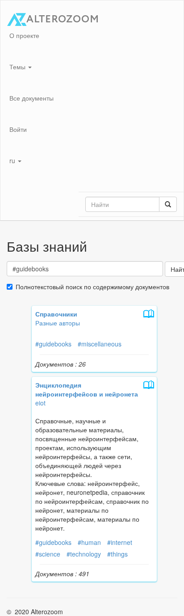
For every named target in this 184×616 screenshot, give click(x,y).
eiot (40, 402)
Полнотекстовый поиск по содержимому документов (92, 286)
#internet (119, 542)
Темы (18, 66)
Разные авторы (57, 322)
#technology (84, 553)
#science (47, 553)
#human (89, 542)
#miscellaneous (99, 343)
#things (117, 553)
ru (13, 160)
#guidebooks (53, 343)
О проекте (24, 35)
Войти (18, 129)
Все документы (31, 97)
